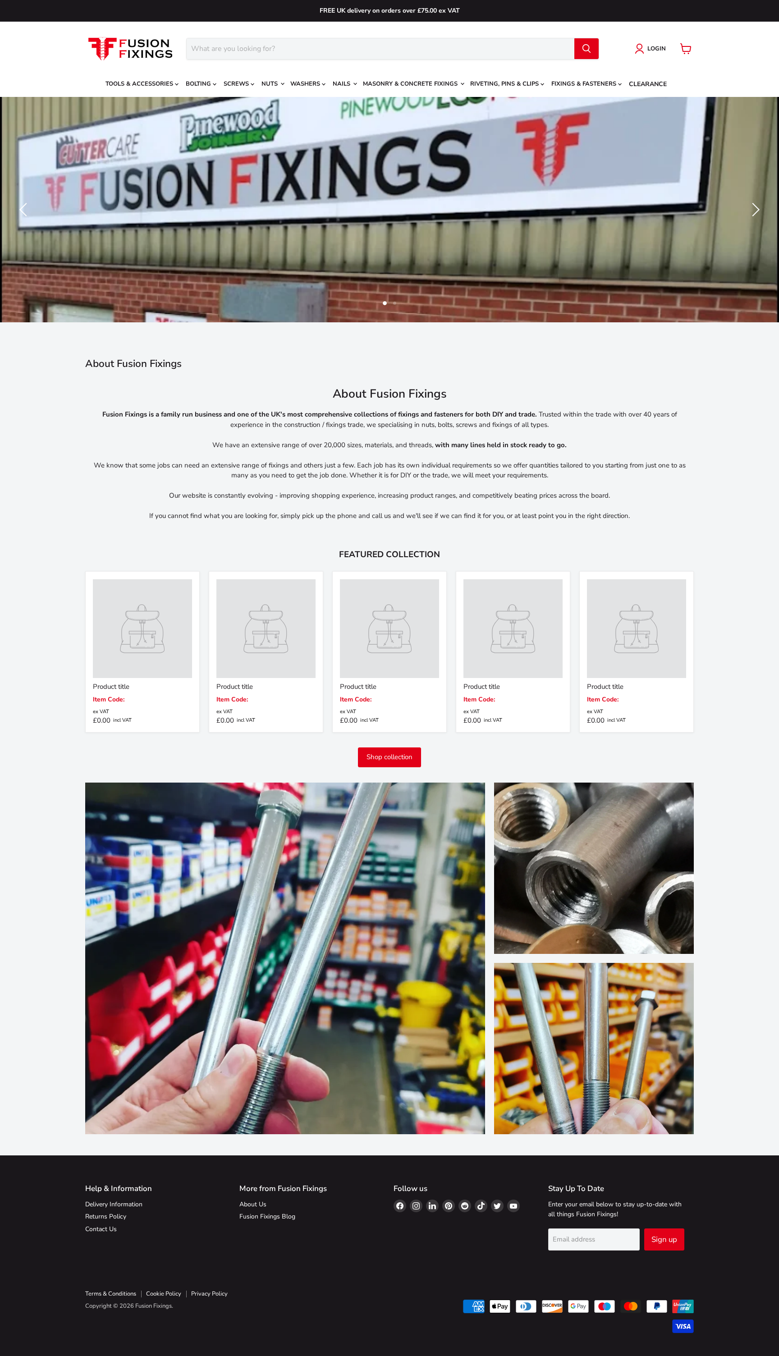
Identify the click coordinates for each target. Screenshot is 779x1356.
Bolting (199, 84)
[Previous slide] (25, 210)
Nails (342, 84)
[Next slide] (754, 210)
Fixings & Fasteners (584, 84)
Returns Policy (105, 1216)
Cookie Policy (163, 1294)
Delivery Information (113, 1204)
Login (656, 49)
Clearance (648, 84)
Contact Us (101, 1229)
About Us (252, 1204)
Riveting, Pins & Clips (505, 84)
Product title (111, 686)
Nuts (270, 84)
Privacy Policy (209, 1294)
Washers (306, 84)
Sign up (664, 1239)
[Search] (586, 48)
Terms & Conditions (110, 1294)
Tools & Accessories (140, 84)
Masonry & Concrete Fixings (411, 84)
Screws (237, 84)
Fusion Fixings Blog (267, 1216)
